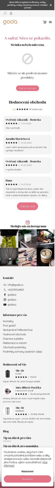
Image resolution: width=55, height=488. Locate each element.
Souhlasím (27, 479)
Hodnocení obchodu (27, 102)
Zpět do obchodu (27, 88)
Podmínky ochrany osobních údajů (22, 351)
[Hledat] (6, 13)
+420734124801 (16, 289)
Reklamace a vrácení (15, 343)
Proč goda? (9, 325)
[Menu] (50, 22)
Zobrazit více (27, 206)
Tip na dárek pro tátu (17, 438)
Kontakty (8, 321)
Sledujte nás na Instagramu (28, 226)
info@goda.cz (15, 284)
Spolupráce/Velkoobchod (17, 329)
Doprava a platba (13, 338)
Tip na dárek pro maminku (20, 446)
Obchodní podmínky (14, 347)
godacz (12, 294)
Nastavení (27, 471)
